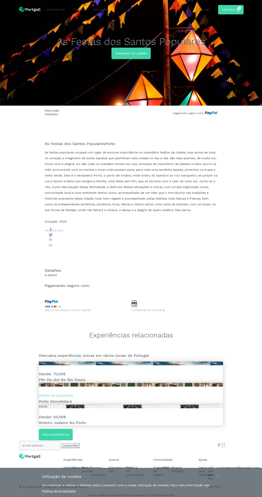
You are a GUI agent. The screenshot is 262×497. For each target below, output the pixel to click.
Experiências (55, 9)
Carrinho (231, 9)
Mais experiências (56, 434)
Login (206, 9)
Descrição (25, 107)
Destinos (70, 467)
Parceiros (124, 467)
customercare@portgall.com (238, 467)
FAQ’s (166, 467)
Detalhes (25, 111)
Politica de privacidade (59, 491)
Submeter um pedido (131, 53)
